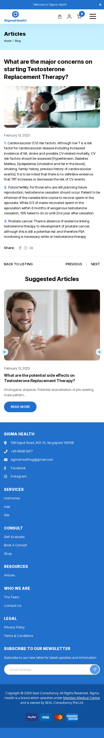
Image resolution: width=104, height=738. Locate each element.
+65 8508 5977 (22, 451)
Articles (9, 575)
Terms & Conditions (18, 635)
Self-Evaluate (14, 537)
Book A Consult (15, 545)
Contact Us (12, 605)
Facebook (18, 468)
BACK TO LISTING (18, 264)
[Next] (99, 352)
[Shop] (60, 16)
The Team (11, 597)
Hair (7, 506)
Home (7, 41)
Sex (6, 515)
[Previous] (5, 352)
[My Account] (69, 16)
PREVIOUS (74, 264)
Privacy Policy (14, 627)
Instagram (19, 476)
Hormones (12, 498)
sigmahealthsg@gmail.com (32, 459)
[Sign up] (94, 669)
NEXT (95, 264)
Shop (8, 553)
